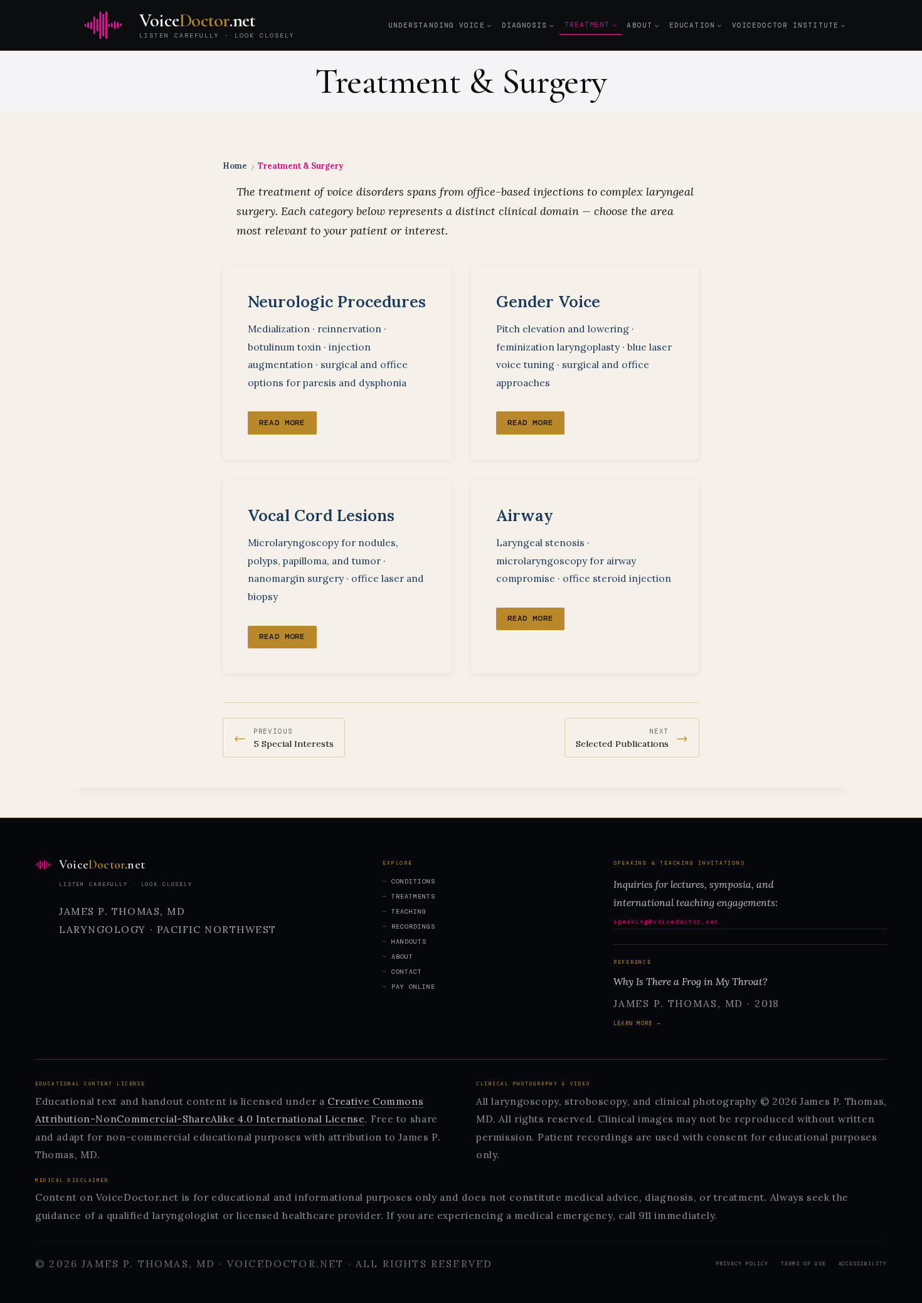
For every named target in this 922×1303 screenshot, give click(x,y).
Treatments (413, 896)
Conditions (413, 881)
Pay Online (413, 987)
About (402, 956)
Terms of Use (803, 1263)
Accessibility (863, 1263)
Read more (282, 423)
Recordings (413, 926)
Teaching (409, 911)
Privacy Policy (742, 1263)
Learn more (633, 1023)
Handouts (409, 941)
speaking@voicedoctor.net (666, 921)
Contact (406, 972)
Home (235, 166)
